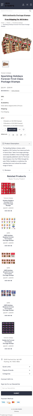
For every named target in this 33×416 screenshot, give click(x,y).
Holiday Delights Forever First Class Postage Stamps (8, 203)
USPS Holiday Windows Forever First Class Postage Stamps (8, 308)
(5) (8, 90)
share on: (4, 134)
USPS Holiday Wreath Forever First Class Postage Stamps (8, 273)
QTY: (3, 118)
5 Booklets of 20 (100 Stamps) (12, 121)
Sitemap (16, 411)
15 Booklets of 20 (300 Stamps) (12, 123)
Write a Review (15, 90)
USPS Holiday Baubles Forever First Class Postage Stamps (8, 238)
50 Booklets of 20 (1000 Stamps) (13, 126)
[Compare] (27, 5)
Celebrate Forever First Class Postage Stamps (8, 341)
